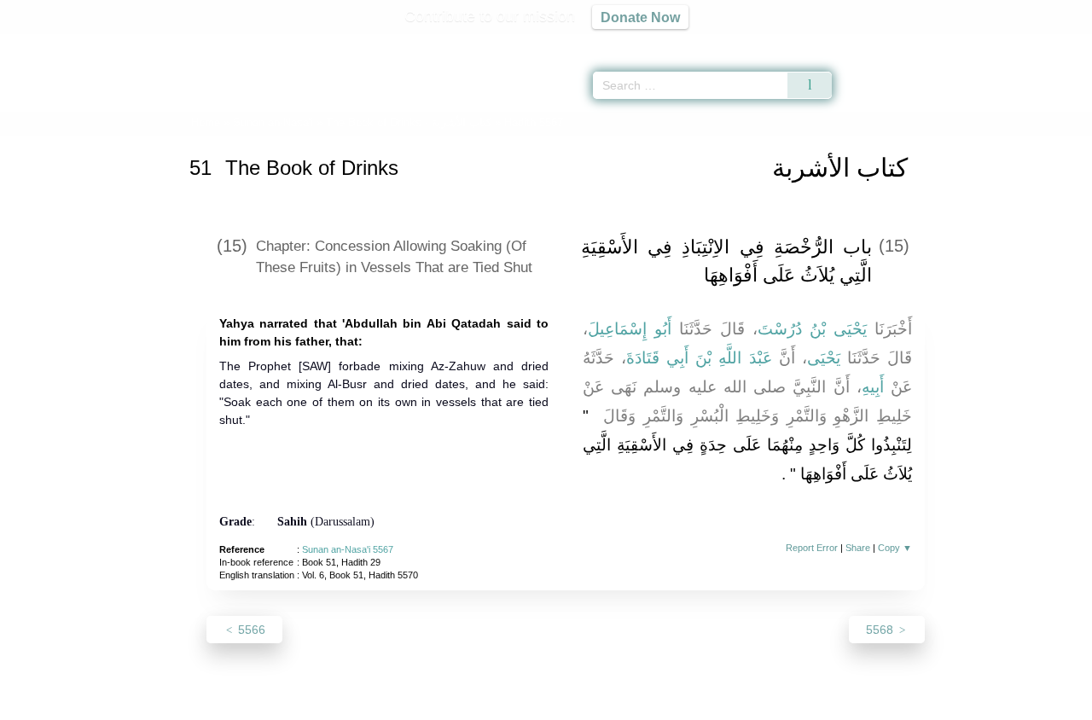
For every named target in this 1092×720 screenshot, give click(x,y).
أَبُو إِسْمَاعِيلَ (629, 329)
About (366, 704)
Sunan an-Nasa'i (273, 122)
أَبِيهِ (873, 387)
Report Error (812, 548)
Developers (532, 704)
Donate (657, 704)
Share (857, 548)
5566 (250, 629)
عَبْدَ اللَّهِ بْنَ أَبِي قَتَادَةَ (699, 358)
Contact (601, 704)
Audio (1050, 43)
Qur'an (879, 43)
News (411, 704)
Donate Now (640, 17)
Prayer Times (991, 43)
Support (463, 704)
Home (205, 122)
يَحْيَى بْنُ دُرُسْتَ (812, 329)
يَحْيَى (823, 358)
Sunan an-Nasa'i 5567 (347, 549)
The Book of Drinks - (410, 122)
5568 (881, 629)
